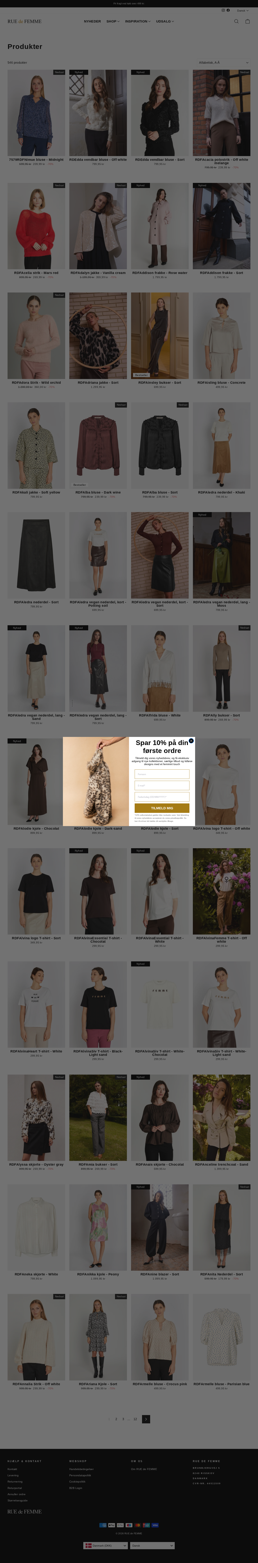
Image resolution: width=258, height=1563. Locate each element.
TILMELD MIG (162, 808)
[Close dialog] (191, 740)
